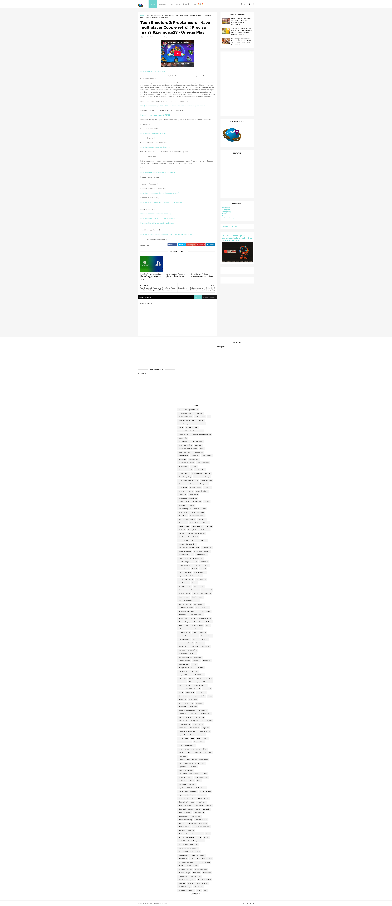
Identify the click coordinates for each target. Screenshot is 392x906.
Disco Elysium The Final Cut (187, 540)
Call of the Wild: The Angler (201, 473)
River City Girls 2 (202, 738)
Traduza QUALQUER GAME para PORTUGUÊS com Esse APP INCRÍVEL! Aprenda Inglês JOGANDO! (241, 32)
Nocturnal (199, 703)
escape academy (184, 565)
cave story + (183, 487)
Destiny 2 (182, 530)
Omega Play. (183, 713)
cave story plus (195, 487)
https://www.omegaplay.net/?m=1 (153, 133)
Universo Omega (228, 218)
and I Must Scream (199, 424)
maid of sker (198, 675)
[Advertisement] (237, 83)
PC (202, 720)
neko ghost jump (184, 696)
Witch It (190, 883)
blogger (198, 297)
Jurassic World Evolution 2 (187, 653)
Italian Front (203, 639)
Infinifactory (198, 629)
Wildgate (182, 883)
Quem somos (194, 728)
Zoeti (199, 890)
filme (199, 576)
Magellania (194, 671)
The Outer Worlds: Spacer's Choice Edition (193, 823)
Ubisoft (181, 865)
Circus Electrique (201, 491)
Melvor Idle (182, 682)
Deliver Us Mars (184, 526)
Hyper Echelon (183, 625)
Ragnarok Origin (204, 731)
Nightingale (193, 699)
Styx (198, 781)
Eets (180, 558)
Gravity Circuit (198, 604)
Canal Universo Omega (202, 477)
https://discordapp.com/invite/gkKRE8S (155, 147)
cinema (190, 491)
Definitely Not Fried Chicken (199, 523)
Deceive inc (183, 523)
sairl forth (207, 752)
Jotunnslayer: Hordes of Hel (188, 650)
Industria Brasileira (184, 629)
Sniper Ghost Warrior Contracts (189, 774)
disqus (205, 297)
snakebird (193, 766)
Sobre (205, 774)
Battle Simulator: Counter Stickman (190, 441)
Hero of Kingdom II (196, 614)
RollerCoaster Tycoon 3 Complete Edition (192, 749)
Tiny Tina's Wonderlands (186, 837)
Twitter (225, 216)
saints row (197, 752)
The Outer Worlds (201, 819)
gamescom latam (185, 586)
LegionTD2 (206, 660)
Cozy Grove (182, 505)
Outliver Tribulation (185, 717)
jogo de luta (183, 646)
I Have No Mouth (197, 625)
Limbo (194, 664)
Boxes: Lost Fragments (186, 463)
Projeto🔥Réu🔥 (197, 4)
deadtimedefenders (197, 516)
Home (153, 4)
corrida (206, 501)
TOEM (206, 837)
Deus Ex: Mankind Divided (196, 533)
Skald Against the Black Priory (194, 763)
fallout (194, 569)
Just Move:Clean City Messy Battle (190, 657)
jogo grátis (194, 646)
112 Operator (199, 413)
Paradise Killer (199, 717)
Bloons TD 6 (195, 455)
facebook (213, 297)
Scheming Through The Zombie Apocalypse (193, 759)
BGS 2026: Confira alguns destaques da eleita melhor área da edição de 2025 (237, 238)
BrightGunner (183, 466)
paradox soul (183, 720)
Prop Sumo (182, 728)
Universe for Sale (201, 869)
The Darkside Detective (204, 805)
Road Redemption (185, 742)
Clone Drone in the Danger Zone (190, 501)
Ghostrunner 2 (207, 590)
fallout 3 (203, 569)
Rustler (181, 752)
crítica (192, 505)
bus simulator (199, 470)
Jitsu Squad (200, 643)
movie (181, 692)
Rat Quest (201, 735)
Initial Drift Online (184, 632)
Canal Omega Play (152, 15)
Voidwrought (183, 876)
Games (178, 4)
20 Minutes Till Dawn (185, 417)
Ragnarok (205, 728)
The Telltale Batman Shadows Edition (191, 834)
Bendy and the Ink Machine (188, 448)
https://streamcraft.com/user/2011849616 (155, 115)
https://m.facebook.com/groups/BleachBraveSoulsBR (161, 202)
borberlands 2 (207, 455)
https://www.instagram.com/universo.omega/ (157, 218)
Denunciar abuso (229, 226)
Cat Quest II (203, 484)
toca (199, 837)
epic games (204, 562)
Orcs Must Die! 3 (205, 713)
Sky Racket (182, 766)
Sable (188, 752)
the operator (196, 816)
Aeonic (201, 420)
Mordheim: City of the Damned (189, 689)
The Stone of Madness (186, 830)
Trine (191, 858)
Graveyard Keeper (185, 604)
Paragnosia (194, 720)
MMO (180, 685)
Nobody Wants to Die (186, 703)
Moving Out (190, 692)
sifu (180, 763)
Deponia (209, 526)
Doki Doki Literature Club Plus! (189, 547)
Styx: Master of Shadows (187, 784)
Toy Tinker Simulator (198, 855)
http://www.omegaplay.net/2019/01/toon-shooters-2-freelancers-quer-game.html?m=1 (173, 106)
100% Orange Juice (185, 413)
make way (182, 678)
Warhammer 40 (196, 876)
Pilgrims (209, 720)
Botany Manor (194, 459)
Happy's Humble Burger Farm (188, 611)
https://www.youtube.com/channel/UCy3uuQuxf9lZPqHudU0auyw (166, 234)
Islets (194, 639)
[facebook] (253, 903)
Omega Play (226, 212)
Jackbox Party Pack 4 (186, 643)
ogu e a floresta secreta (187, 710)
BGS (201, 448)
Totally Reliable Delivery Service (189, 851)
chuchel (181, 491)
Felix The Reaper (199, 572)
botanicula (182, 459)
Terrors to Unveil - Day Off (200, 798)
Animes (170, 4)
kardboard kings (184, 660)
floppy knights (201, 579)
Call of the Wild (184, 473)
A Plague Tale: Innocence (187, 420)
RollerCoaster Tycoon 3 (186, 745)
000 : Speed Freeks (191, 409)
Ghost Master (183, 590)
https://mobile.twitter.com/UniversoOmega (157, 223)
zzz (205, 890)
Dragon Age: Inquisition (201, 551)
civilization (182, 494)
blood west (199, 452)
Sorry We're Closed (201, 777)
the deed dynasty (185, 812)
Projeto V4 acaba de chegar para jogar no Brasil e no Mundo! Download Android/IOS (241, 21)
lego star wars (184, 664)
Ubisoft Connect (192, 865)
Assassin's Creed (184, 434)
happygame (206, 611)
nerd (166, 15)
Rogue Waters (199, 742)
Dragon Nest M (184, 554)
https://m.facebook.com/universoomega (156, 214)
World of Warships (185, 887)
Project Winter (198, 724)
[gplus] (247, 903)
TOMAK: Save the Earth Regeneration (191, 841)
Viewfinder (207, 873)
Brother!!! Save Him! (185, 470)
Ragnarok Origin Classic (186, 735)
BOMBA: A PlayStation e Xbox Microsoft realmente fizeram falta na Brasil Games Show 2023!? (151, 277)
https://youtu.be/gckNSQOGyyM (152, 71)
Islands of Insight (184, 639)
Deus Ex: (181, 533)
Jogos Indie (205, 646)
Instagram (226, 210)
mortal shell (207, 689)
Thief (208, 834)
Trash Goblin (183, 858)
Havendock (182, 614)
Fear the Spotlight (185, 572)
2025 (196, 417)
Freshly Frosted (184, 583)
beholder (198, 445)
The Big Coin (201, 802)
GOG (196, 600)
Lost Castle (199, 667)
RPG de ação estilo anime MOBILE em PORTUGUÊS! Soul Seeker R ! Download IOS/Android (241, 42)
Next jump (182, 699)
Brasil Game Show (203, 463)
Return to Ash (183, 738)
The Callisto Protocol (185, 805)
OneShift (194, 713)
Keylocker (196, 660)
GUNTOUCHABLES (202, 607)
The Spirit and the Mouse (201, 827)
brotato (193, 466)
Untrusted (196, 873)
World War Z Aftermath (186, 890)
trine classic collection (204, 858)
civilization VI (193, 494)
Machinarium (183, 671)
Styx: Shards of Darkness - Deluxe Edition (192, 788)
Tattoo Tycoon (183, 798)
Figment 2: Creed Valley (186, 576)
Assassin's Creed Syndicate (202, 434)
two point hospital (204, 862)
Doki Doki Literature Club (187, 544)
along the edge (184, 424)
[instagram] (241, 4)
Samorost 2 (182, 756)
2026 (203, 417)
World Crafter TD (202, 883)
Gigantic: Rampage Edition (202, 593)
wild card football (204, 880)
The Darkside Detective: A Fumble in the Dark (194, 809)
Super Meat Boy (205, 791)
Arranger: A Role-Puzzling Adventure (191, 431)
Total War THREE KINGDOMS (188, 848)
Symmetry (201, 795)
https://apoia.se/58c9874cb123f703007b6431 (157, 172)
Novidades (162, 4)
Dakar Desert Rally (198, 512)
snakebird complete (186, 770)
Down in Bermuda (185, 551)
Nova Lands (182, 706)
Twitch (225, 214)
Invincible (202, 632)
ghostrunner (195, 590)
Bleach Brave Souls (185, 452)
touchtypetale (183, 855)
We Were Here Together (187, 880)
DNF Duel (203, 540)
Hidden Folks (183, 618)
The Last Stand (183, 816)
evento (206, 565)
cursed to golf (183, 512)
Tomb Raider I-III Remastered (188, 844)
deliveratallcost (197, 526)
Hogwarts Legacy (184, 622)
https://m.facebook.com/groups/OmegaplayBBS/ (159, 193)
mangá (191, 678)
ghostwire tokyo (184, 593)
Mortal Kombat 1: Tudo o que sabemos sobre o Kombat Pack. (176, 276)
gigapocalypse (184, 597)
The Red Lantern (184, 827)
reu (192, 738)
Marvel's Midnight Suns (204, 678)
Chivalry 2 (207, 487)
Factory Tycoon (184, 569)
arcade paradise (191, 427)
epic (195, 562)
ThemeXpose (148, 903)
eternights (197, 565)
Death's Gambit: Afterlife (187, 519)
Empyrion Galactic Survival (193, 558)
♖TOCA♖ (186, 4)
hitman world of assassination (201, 618)
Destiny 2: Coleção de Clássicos (198, 530)
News (210, 696)
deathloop (201, 519)
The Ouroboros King (185, 819)
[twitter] (244, 4)
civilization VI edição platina (188, 498)
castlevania (182, 484)
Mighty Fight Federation (204, 682)
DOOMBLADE (206, 547)
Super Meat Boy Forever (187, 795)
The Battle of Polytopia (186, 802)
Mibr (190, 682)
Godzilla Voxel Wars (185, 600)
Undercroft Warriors (185, 869)
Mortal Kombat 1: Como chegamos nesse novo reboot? (202, 275)
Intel (194, 632)
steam (191, 781)
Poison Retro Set (184, 724)
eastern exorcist (201, 554)
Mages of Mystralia (185, 675)
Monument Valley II (200, 685)
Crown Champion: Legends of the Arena (192, 508)
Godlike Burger (197, 597)
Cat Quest (193, 484)
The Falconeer (199, 812)
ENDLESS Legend (184, 562)
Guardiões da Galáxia (186, 607)
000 (180, 409)
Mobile (161, 15)
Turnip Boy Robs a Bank (186, 862)
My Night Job (201, 692)
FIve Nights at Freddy (186, 579)
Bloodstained (183, 455)
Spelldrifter (182, 781)
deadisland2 (183, 516)
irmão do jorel (206, 636)
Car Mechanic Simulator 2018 (188, 480)
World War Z (198, 887)
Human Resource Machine (202, 622)
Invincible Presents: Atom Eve (188, 636)
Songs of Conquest (185, 777)
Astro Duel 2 (183, 438)
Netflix (203, 696)
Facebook (226, 207)
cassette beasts (206, 480)
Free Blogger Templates (160, 903)
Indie (207, 625)
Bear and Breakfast (185, 445)
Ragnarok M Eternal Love (187, 731)
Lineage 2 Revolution (186, 667)
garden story (198, 586)
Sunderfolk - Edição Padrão (188, 791)
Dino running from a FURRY (188, 537)
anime (181, 427)
